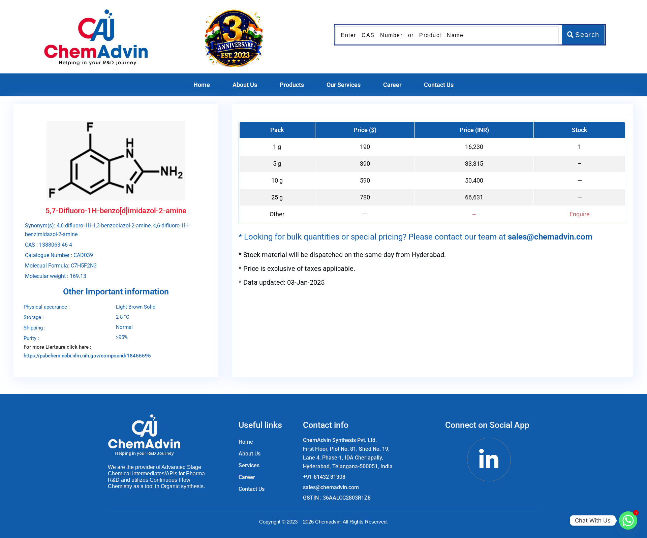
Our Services (344, 84)
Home (201, 84)
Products (292, 84)
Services (249, 465)
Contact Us (439, 84)
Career (392, 84)
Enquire (579, 214)
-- (474, 214)
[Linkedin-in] (489, 459)
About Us (245, 84)
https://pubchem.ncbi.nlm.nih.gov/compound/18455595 (87, 356)
